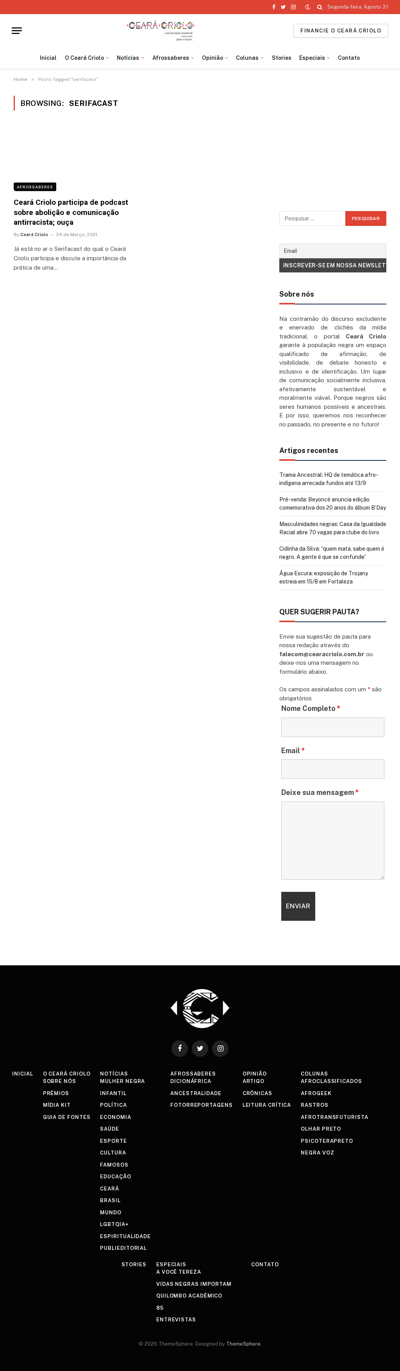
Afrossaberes (170, 58)
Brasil (110, 1200)
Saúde (109, 1129)
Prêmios (56, 1093)
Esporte (113, 1141)
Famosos (114, 1165)
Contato (349, 58)
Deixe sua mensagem (320, 792)
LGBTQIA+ (114, 1224)
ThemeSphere (243, 1344)
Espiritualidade (125, 1236)
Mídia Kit (57, 1105)
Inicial (48, 58)
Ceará (109, 1189)
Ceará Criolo (34, 234)
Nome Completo (311, 708)
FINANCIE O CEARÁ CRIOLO (340, 31)
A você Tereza (178, 1272)
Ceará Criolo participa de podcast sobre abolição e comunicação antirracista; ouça (71, 212)
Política (113, 1105)
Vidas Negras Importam (194, 1284)
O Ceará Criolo (84, 58)
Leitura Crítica (267, 1105)
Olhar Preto (321, 1129)
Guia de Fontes (67, 1117)
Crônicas (257, 1093)
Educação (115, 1176)
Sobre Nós (59, 1081)
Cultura (113, 1153)
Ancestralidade (195, 1093)
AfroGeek (316, 1093)
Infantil (113, 1093)
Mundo (110, 1212)
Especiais (312, 58)
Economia (115, 1117)
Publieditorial (123, 1248)
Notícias (128, 58)
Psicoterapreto (327, 1141)
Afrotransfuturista (334, 1117)
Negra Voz (317, 1153)
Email (293, 750)
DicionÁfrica (190, 1081)
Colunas (247, 58)
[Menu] (17, 30)
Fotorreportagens (201, 1105)
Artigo (253, 1081)
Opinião (212, 58)
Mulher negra (122, 1081)
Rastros (314, 1105)
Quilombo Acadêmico (189, 1296)
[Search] (320, 7)
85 (160, 1308)
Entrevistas (176, 1320)
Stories (281, 58)
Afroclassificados (331, 1081)
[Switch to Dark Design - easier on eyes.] (308, 7)
